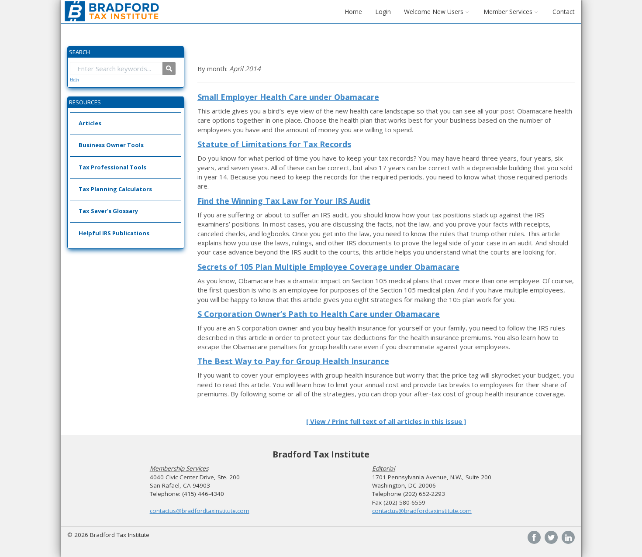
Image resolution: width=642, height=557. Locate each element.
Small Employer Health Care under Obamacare (288, 97)
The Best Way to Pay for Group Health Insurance (293, 361)
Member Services (507, 11)
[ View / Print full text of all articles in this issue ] (386, 421)
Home (353, 11)
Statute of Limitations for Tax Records (274, 144)
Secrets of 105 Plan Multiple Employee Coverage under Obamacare (328, 266)
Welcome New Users (433, 11)
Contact (563, 11)
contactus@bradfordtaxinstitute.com (199, 511)
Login (383, 11)
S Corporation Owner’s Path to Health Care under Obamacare (318, 314)
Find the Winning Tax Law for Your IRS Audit (283, 201)
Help (74, 79)
